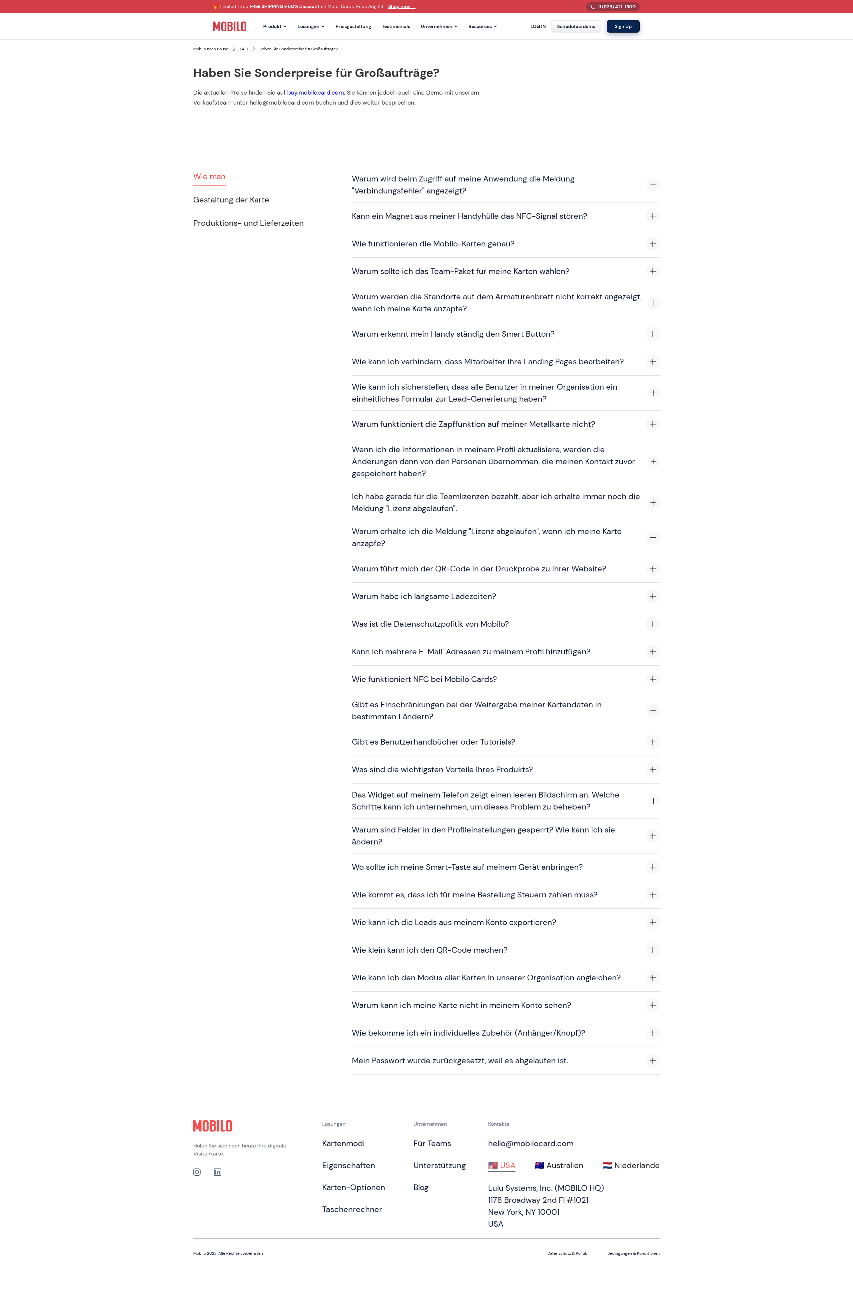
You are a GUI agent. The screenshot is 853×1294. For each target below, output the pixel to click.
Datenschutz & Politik (567, 1253)
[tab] (209, 176)
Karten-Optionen (353, 1187)
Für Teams (432, 1143)
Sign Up (623, 26)
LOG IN (538, 26)
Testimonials (396, 26)
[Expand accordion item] (653, 185)
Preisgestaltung (353, 26)
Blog (421, 1187)
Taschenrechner (352, 1209)
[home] (230, 26)
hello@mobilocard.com (530, 1143)
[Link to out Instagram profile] (197, 1172)
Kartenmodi (343, 1143)
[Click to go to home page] (212, 1126)
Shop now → (402, 6)
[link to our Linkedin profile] (217, 1172)
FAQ (244, 49)
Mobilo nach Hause (210, 49)
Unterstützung (440, 1165)
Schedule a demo (576, 26)
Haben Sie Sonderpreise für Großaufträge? (299, 49)
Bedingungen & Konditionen (633, 1253)
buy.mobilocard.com (315, 93)
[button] (275, 26)
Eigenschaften (348, 1165)
